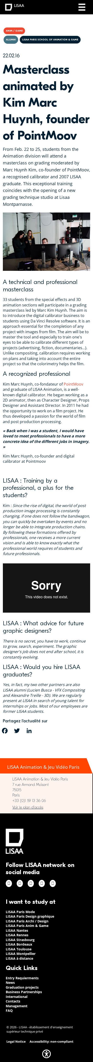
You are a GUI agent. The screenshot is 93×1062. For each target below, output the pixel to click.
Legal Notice (16, 1042)
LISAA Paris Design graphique (30, 916)
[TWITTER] (17, 730)
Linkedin (31, 883)
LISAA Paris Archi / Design (27, 921)
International (16, 996)
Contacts (13, 1001)
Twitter (42, 883)
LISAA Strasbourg (20, 939)
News (10, 982)
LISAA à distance (19, 958)
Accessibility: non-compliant (51, 1042)
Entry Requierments (22, 978)
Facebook (9, 883)
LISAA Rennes (17, 935)
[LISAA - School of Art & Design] (14, 841)
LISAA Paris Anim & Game (27, 925)
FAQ (9, 1010)
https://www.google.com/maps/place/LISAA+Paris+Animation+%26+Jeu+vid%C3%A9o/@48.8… (46, 807)
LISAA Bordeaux (19, 944)
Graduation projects (22, 987)
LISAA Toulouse (18, 949)
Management (16, 1006)
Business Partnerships (24, 992)
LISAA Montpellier (21, 953)
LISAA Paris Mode (20, 912)
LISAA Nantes (17, 930)
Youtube (53, 883)
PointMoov (73, 384)
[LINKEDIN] (29, 730)
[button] (46, 1054)
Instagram (20, 883)
